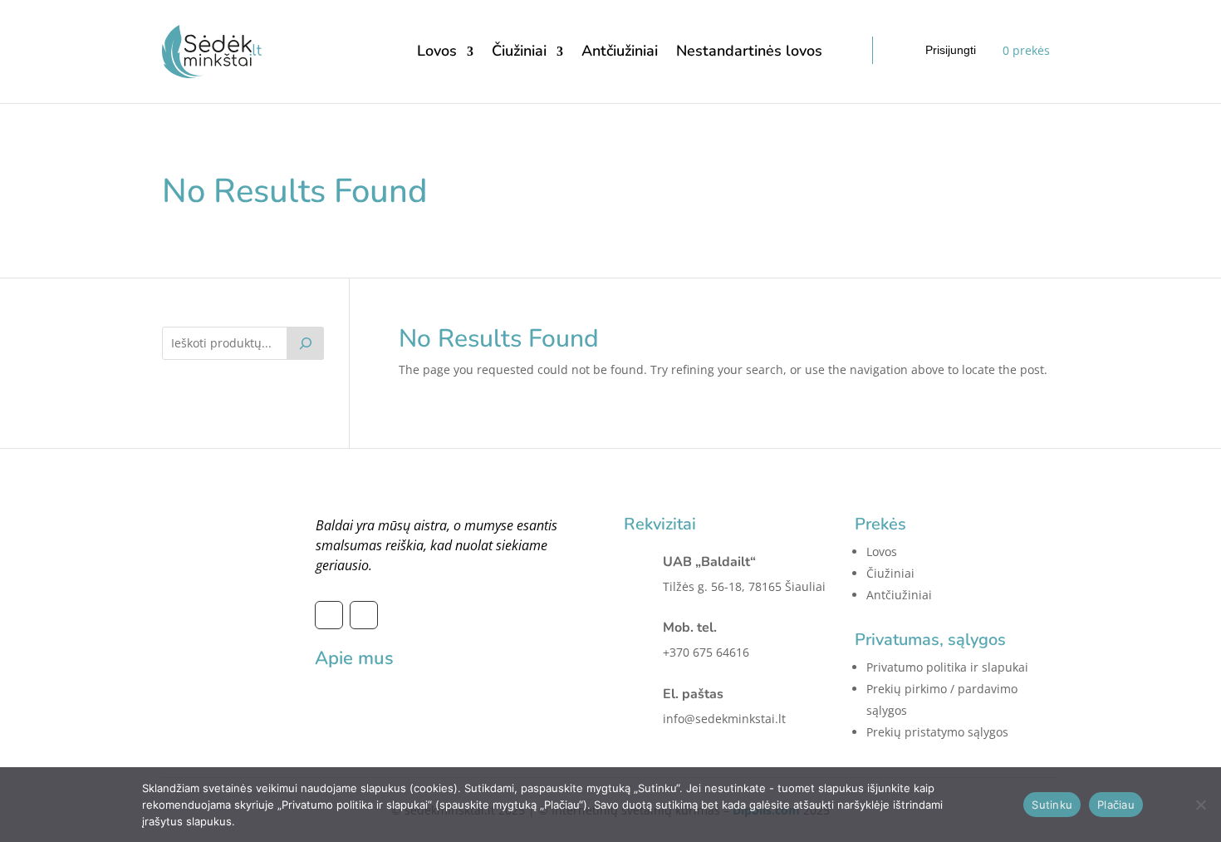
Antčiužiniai (619, 51)
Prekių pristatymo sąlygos (937, 732)
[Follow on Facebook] (329, 615)
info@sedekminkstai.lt (724, 718)
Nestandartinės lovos (749, 51)
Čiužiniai (519, 51)
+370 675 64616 (706, 652)
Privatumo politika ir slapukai (947, 667)
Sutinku (1052, 804)
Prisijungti (950, 50)
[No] (1200, 804)
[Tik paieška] (306, 343)
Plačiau (1116, 804)
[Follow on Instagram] (364, 615)
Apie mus (354, 658)
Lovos (437, 51)
